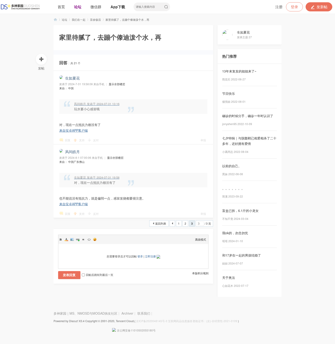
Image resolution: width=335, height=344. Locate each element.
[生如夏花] (229, 39)
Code (89, 239)
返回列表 (160, 223)
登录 (294, 6)
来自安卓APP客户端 (73, 130)
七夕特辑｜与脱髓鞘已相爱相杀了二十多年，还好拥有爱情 (249, 141)
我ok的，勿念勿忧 (235, 233)
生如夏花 (243, 32)
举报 (203, 140)
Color (66, 239)
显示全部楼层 (117, 84)
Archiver (127, 313)
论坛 (77, 6)
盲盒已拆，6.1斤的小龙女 (240, 210)
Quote (83, 239)
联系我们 (143, 313)
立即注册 (150, 256)
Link (77, 239)
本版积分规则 (200, 273)
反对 (96, 140)
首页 (61, 6)
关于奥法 (228, 277)
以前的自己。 (231, 166)
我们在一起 (78, 19)
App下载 (118, 6)
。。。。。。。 (233, 188)
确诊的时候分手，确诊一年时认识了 (247, 115)
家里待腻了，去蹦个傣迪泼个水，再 (127, 19)
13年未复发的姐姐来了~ (239, 71)
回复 (67, 140)
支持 (82, 140)
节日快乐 (228, 93)
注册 (279, 6)
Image (72, 239)
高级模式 (200, 239)
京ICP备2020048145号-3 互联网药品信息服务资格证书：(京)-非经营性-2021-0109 (186, 321)
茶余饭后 (95, 19)
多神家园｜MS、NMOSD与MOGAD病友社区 (55, 19)
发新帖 (322, 6)
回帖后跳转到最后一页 (99, 275)
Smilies (95, 239)
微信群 (95, 6)
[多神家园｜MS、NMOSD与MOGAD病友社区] (20, 7)
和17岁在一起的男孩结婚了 (241, 255)
